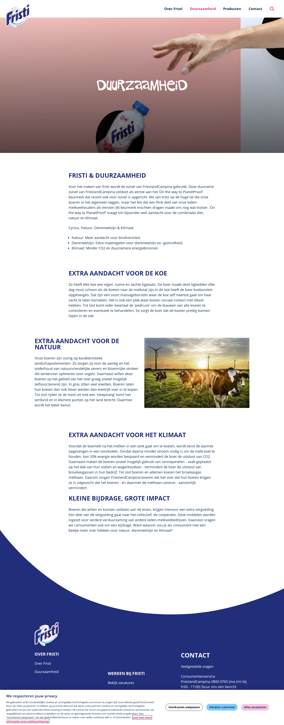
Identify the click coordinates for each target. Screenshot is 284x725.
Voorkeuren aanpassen (184, 707)
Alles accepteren (255, 707)
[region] (142, 707)
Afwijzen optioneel (222, 707)
